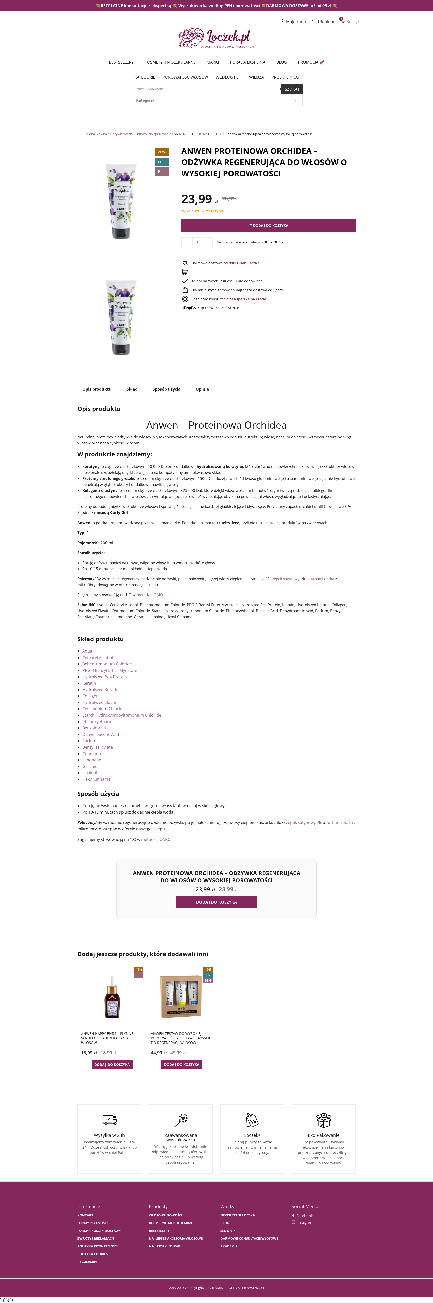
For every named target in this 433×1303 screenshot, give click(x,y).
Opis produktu (97, 389)
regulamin (214, 1287)
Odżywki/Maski (121, 134)
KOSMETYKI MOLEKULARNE (171, 1223)
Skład (132, 389)
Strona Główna (96, 134)
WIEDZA (256, 77)
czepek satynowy (285, 578)
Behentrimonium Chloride (107, 664)
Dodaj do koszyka (270, 225)
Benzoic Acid (94, 728)
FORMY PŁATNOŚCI (92, 1223)
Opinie (202, 389)
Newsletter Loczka (237, 1215)
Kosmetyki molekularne (170, 62)
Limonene (91, 760)
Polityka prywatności (97, 1246)
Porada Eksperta (247, 62)
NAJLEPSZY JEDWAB (164, 1246)
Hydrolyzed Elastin (99, 702)
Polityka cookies (92, 1254)
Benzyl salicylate (97, 747)
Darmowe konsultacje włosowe (249, 1238)
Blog (281, 62)
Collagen (90, 696)
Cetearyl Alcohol (97, 657)
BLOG (224, 1223)
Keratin (89, 683)
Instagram (304, 1222)
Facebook (304, 1215)
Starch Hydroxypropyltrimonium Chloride (121, 715)
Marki (213, 62)
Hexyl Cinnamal (97, 779)
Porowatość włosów (185, 77)
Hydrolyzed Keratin (100, 689)
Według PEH (229, 77)
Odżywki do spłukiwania (153, 134)
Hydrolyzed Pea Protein (104, 677)
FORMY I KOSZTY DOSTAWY (99, 1230)
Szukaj (292, 89)
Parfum (89, 740)
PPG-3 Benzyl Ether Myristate (109, 670)
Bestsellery (121, 62)
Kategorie (144, 77)
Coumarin (91, 753)
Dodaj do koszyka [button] (216, 902)
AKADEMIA (229, 1246)
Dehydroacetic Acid (100, 734)
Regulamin (87, 1261)
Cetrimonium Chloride (103, 708)
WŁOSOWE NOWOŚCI (165, 1215)
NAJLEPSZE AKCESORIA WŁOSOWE (176, 1238)
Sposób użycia (167, 389)
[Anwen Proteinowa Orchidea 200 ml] (121, 202)
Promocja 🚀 (311, 62)
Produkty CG (285, 77)
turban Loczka (322, 578)
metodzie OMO (150, 594)
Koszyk (350, 21)
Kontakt (85, 1215)
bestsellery (159, 1230)
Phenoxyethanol (97, 721)
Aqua (87, 651)
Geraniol (90, 766)
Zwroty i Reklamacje (95, 1238)
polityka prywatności (245, 1287)
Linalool (89, 772)
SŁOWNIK (228, 1230)
